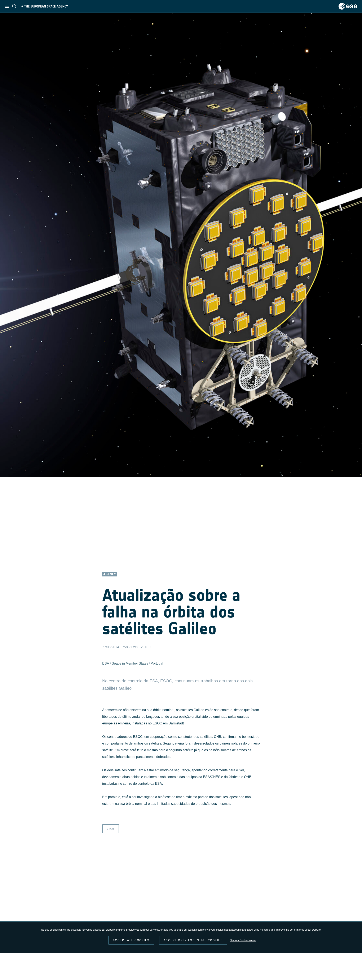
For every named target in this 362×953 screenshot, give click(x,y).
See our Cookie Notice (243, 940)
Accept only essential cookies (193, 940)
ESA (105, 663)
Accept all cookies (131, 940)
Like (110, 828)
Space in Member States (130, 663)
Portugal (157, 663)
